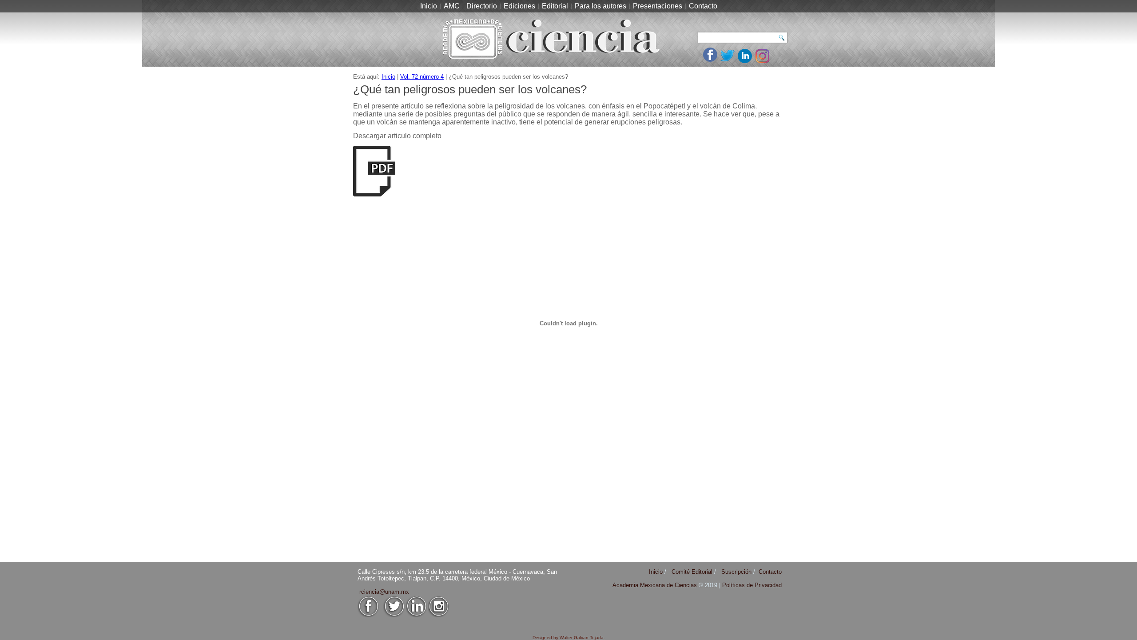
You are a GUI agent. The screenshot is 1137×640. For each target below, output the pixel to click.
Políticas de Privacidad (752, 585)
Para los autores (600, 6)
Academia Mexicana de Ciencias (655, 585)
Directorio (481, 6)
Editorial (555, 6)
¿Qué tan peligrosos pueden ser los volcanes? (470, 89)
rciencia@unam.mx (384, 591)
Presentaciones (657, 6)
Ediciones (519, 6)
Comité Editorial (692, 571)
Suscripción (736, 571)
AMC (452, 6)
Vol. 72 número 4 (422, 76)
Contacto (703, 6)
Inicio (428, 6)
